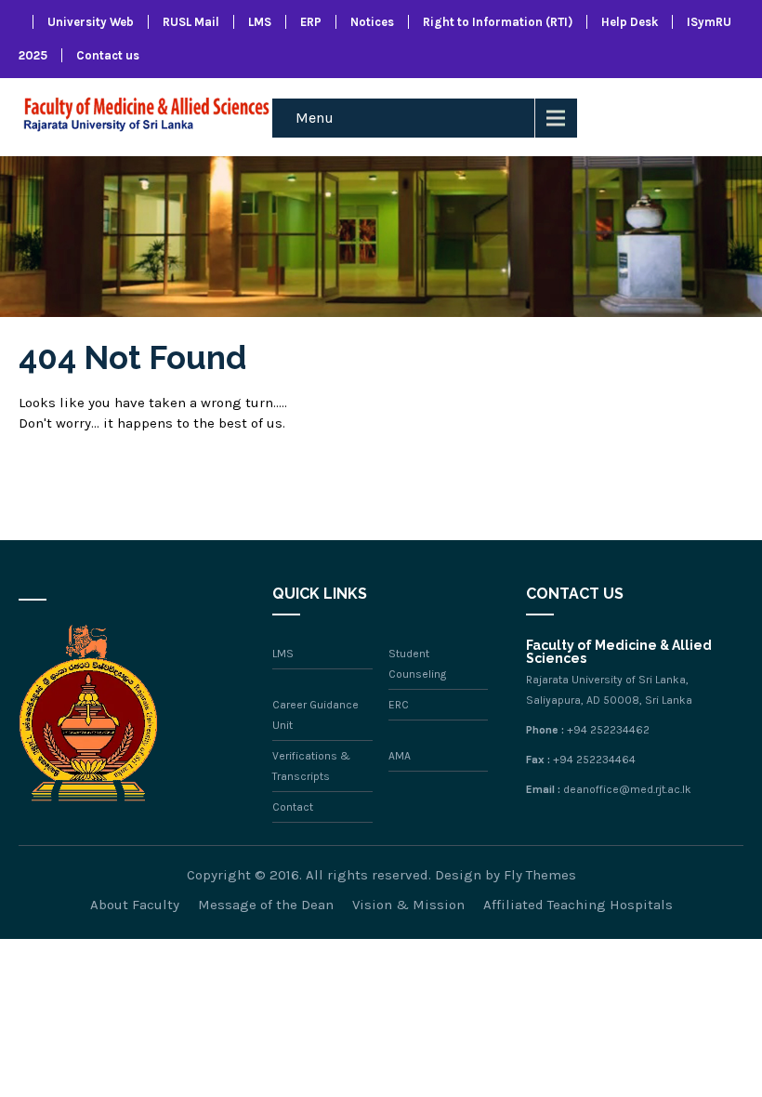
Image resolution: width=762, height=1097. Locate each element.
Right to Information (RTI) (497, 22)
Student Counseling (417, 664)
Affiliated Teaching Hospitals (578, 904)
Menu (315, 117)
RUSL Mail (191, 22)
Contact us (107, 55)
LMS (259, 22)
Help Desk (629, 22)
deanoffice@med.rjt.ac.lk (627, 789)
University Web (90, 22)
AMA (399, 755)
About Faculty (134, 904)
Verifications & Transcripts (311, 766)
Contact (292, 806)
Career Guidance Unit (315, 715)
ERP (311, 22)
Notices (372, 22)
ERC (398, 704)
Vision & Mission (408, 904)
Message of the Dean (266, 904)
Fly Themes (540, 874)
